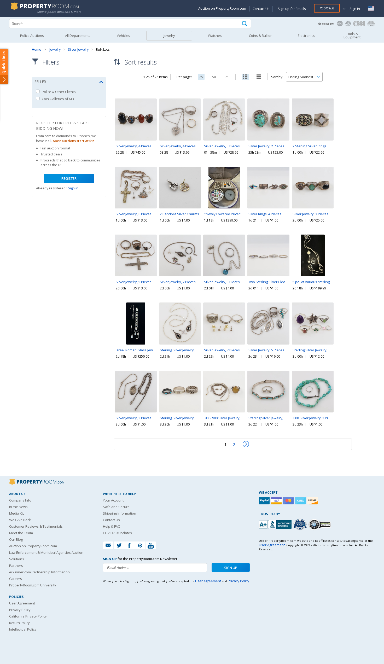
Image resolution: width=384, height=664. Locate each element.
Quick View (135, 130)
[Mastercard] (289, 500)
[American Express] (301, 500)
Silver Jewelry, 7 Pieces (178, 281)
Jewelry (55, 49)
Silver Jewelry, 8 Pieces (134, 214)
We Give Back (20, 519)
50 (214, 76)
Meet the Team (21, 533)
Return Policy (19, 622)
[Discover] (313, 500)
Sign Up (230, 567)
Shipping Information (119, 513)
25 (201, 76)
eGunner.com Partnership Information (39, 572)
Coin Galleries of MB (57, 98)
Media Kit (16, 513)
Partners (16, 565)
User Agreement (22, 603)
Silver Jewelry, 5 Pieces (222, 146)
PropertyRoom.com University (32, 585)
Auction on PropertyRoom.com (222, 8)
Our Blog (16, 539)
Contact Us (261, 8)
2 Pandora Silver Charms (179, 214)
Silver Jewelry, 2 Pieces (266, 146)
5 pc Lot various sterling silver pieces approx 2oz (331, 281)
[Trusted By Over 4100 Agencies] (301, 524)
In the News (18, 506)
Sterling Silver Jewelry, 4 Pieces (184, 350)
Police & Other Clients (58, 91)
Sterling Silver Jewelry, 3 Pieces (184, 418)
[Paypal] (265, 500)
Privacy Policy (20, 609)
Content (5, 66)
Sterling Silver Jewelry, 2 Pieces (272, 418)
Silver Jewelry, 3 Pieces (310, 214)
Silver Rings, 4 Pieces (264, 214)
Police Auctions (32, 35)
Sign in (73, 188)
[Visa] (277, 500)
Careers (15, 578)
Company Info (20, 500)
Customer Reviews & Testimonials (36, 526)
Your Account (113, 500)
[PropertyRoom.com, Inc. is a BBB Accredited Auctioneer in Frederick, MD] (276, 523)
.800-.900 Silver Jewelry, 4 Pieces (229, 418)
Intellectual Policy (22, 629)
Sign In (354, 8)
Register (327, 8)
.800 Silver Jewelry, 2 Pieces (314, 418)
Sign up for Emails (292, 8)
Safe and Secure (116, 506)
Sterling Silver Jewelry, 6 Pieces (317, 350)
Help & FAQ (111, 526)
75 (227, 76)
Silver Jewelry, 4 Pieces (134, 146)
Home (36, 49)
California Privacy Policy (28, 616)
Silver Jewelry (78, 49)
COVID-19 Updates (117, 533)
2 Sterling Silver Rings (309, 146)
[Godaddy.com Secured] (320, 524)
